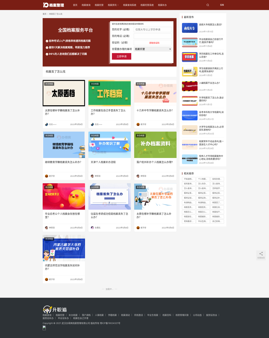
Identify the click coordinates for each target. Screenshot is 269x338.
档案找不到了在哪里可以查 (218, 212)
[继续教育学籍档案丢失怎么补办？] (64, 145)
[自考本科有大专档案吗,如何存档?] (190, 115)
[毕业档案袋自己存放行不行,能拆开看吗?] (190, 42)
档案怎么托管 (190, 212)
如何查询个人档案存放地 (190, 184)
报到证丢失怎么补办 (204, 193)
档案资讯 (112, 5)
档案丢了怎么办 (218, 202)
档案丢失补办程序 (204, 207)
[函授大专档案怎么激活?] (190, 28)
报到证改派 (204, 198)
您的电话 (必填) (121, 35)
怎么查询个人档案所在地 (218, 184)
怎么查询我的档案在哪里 (190, 188)
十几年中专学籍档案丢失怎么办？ (155, 110)
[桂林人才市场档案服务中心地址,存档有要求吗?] (190, 159)
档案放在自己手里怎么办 (190, 216)
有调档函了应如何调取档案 (190, 202)
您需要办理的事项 (122, 49)
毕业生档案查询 (204, 221)
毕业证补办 (63, 318)
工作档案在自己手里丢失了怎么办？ (108, 112)
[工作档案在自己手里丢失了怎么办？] (109, 93)
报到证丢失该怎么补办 (218, 193)
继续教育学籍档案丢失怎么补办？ (63, 162)
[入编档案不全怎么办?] (190, 86)
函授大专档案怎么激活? (210, 24)
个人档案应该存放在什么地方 (204, 179)
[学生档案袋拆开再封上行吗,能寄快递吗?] (190, 72)
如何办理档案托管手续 (218, 179)
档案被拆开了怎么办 (204, 216)
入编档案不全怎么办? (209, 82)
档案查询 (86, 5)
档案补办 (162, 5)
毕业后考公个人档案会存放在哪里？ (62, 215)
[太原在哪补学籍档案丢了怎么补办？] (64, 93)
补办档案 (49, 84)
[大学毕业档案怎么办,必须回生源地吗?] (190, 130)
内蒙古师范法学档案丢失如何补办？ (62, 267)
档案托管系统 (147, 5)
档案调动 (125, 315)
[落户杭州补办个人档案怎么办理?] (155, 145)
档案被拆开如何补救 (218, 216)
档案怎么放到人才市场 (204, 212)
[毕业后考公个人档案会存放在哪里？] (64, 196)
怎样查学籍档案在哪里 (218, 188)
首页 (75, 5)
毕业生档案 (152, 315)
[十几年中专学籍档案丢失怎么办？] (155, 93)
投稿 (222, 5)
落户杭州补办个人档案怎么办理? (155, 162)
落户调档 (86, 315)
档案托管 (99, 5)
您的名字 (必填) (121, 29)
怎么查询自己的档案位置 (204, 188)
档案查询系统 (129, 5)
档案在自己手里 (218, 207)
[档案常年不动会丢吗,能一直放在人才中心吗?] (190, 145)
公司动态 (197, 315)
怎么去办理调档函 (204, 184)
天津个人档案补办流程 (103, 162)
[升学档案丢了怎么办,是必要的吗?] (190, 101)
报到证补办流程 (218, 198)
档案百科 (167, 315)
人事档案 (99, 315)
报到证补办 (48, 318)
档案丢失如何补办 (190, 207)
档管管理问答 (182, 315)
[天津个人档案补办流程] (109, 145)
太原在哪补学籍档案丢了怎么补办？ (62, 112)
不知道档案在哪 (190, 179)
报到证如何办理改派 (190, 198)
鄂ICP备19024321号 (110, 323)
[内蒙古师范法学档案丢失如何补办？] (64, 248)
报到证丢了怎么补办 (190, 193)
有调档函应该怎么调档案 (204, 202)
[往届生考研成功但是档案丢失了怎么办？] (109, 196)
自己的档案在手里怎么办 (218, 221)
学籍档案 (112, 315)
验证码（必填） (135, 42)
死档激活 (190, 221)
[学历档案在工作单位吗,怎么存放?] (190, 57)
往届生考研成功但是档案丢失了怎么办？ (109, 215)
